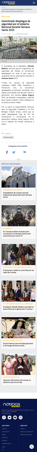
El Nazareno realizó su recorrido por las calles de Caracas (18, 271)
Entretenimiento (6, 443)
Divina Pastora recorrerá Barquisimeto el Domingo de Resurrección (18, 344)
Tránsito (22, 428)
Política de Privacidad (25, 434)
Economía (4, 437)
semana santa (8, 137)
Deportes (4, 440)
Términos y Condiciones (26, 431)
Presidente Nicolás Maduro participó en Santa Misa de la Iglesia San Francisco (18, 307)
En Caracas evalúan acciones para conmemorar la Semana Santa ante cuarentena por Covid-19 (17, 233)
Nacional (4, 7)
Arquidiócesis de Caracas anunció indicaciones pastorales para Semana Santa (17, 194)
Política (4, 434)
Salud (3, 447)
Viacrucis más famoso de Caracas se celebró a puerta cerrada (17, 381)
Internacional (5, 431)
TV (2, 449)
